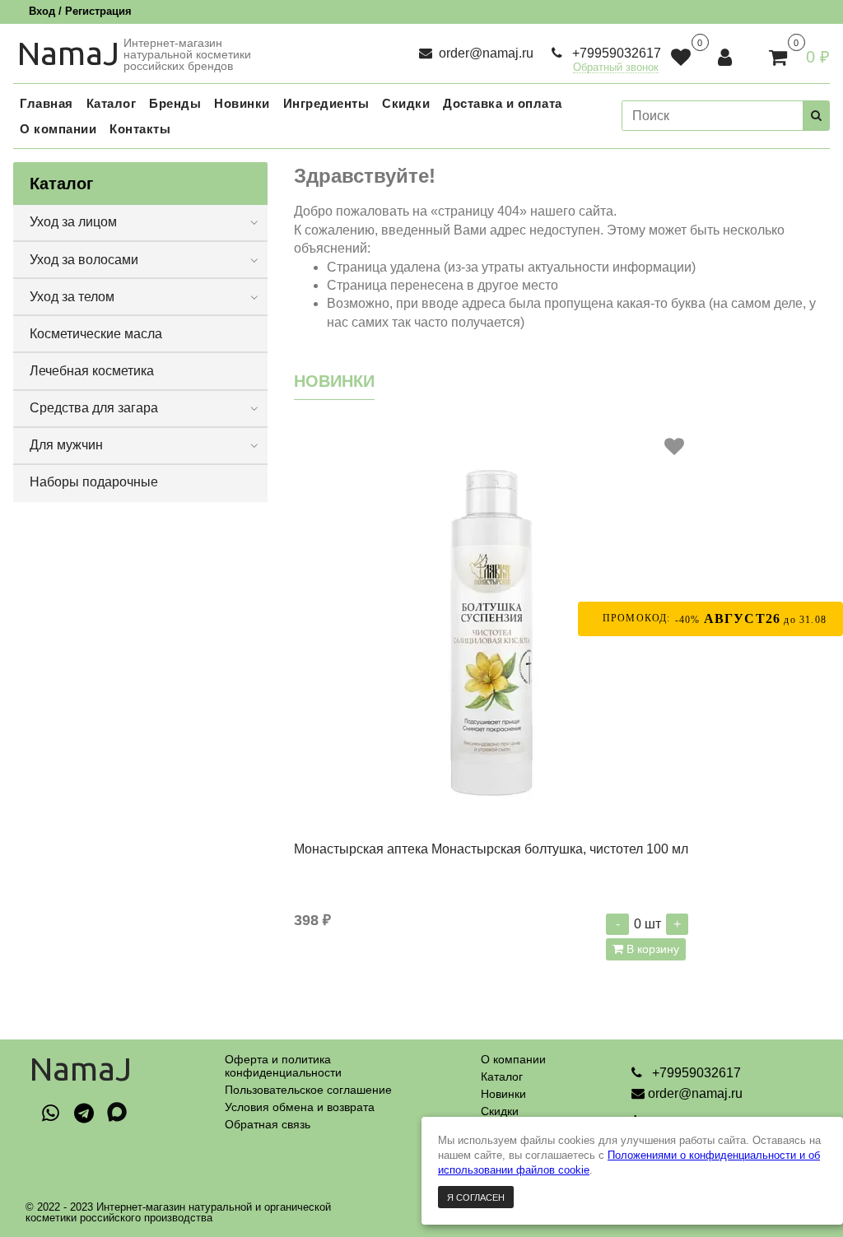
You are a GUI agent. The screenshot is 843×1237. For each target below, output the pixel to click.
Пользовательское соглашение (308, 1089)
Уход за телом (72, 297)
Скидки (500, 1111)
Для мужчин (66, 445)
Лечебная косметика (92, 371)
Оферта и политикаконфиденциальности (283, 1066)
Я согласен (476, 1197)
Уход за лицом (73, 222)
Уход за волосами (84, 260)
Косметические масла (96, 334)
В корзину (651, 949)
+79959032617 (615, 53)
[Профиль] (727, 57)
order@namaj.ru (484, 53)
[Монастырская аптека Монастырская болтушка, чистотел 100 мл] (491, 629)
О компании (513, 1059)
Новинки (503, 1093)
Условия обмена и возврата (300, 1107)
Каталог (502, 1076)
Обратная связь (267, 1124)
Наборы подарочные (94, 482)
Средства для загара (94, 408)
